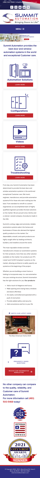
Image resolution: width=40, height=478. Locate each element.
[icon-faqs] (20, 344)
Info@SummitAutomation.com (26, 2)
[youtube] (20, 7)
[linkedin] (24, 7)
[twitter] (28, 7)
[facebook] (11, 7)
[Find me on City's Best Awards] (20, 450)
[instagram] (15, 7)
